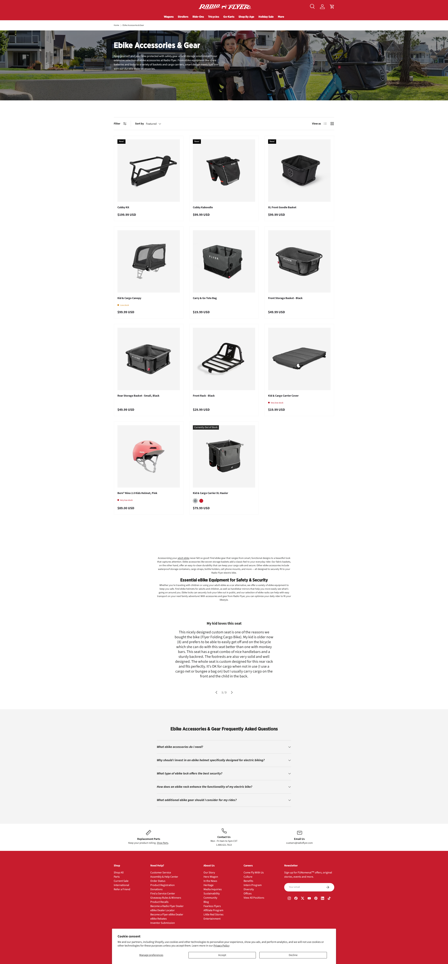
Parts (117, 877)
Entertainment (212, 919)
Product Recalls (159, 902)
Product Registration (162, 885)
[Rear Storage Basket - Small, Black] (148, 359)
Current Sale (121, 881)
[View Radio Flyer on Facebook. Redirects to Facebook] (296, 899)
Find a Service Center (162, 893)
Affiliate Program (213, 910)
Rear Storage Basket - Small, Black (138, 396)
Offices (248, 893)
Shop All (119, 872)
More (281, 16)
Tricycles (213, 16)
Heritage (209, 885)
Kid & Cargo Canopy (129, 298)
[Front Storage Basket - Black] (299, 261)
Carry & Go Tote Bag (205, 298)
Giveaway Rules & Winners (165, 898)
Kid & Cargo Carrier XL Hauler (210, 493)
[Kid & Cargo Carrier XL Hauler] (224, 456)
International (121, 885)
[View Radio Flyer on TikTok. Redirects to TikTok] (329, 899)
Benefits (248, 881)
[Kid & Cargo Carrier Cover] (299, 359)
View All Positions (254, 898)
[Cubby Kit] (148, 170)
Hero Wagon (211, 877)
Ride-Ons (198, 16)
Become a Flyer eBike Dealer (166, 914)
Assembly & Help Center (164, 877)
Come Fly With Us (254, 872)
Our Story (209, 872)
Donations (156, 889)
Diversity (249, 889)
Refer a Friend (122, 889)
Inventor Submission (162, 923)
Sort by (139, 124)
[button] (332, 6)
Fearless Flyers (212, 906)
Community (210, 898)
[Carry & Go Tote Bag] (224, 261)
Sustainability (212, 893)
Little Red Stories (213, 914)
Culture (248, 877)
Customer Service (160, 872)
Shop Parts (162, 843)
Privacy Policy (221, 946)
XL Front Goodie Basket (282, 207)
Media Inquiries (213, 889)
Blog (206, 902)
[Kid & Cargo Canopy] (148, 261)
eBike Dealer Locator (162, 910)
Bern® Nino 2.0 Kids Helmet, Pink (137, 493)
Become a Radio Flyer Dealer (167, 906)
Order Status (157, 881)
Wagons (169, 16)
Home (116, 25)
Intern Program (253, 885)
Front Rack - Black (204, 396)
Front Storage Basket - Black (285, 298)
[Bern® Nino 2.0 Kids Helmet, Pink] (148, 456)
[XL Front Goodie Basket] (299, 170)
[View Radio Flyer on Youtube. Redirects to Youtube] (309, 899)
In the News (210, 881)
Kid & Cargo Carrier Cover (283, 396)
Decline (293, 955)
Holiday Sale (266, 16)
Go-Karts (228, 16)
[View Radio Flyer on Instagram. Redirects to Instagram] (289, 899)
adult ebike (183, 558)
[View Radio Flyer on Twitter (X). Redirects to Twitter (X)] (302, 899)
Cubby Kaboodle (203, 207)
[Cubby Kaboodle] (224, 170)
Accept (222, 955)
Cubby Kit (123, 207)
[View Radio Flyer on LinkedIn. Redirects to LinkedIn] (322, 899)
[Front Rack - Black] (224, 359)
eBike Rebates (158, 919)
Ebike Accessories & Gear (133, 25)
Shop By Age (246, 16)
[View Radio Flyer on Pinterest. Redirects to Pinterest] (315, 899)
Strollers (183, 16)
